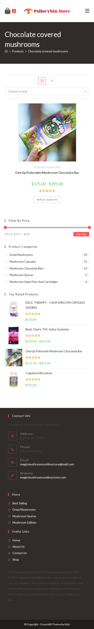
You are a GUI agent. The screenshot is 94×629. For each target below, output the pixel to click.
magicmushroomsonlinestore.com (43, 477)
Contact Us (19, 553)
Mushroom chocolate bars (47, 167)
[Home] (6, 51)
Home (16, 540)
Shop (15, 559)
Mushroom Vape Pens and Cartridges (34, 281)
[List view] (52, 81)
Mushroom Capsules (23, 261)
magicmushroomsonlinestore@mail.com (47, 464)
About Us (18, 546)
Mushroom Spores (21, 275)
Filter (81, 234)
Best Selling (19, 503)
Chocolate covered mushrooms (48, 51)
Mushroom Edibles (24, 522)
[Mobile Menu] (87, 10)
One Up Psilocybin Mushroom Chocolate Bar (47, 172)
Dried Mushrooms (24, 509)
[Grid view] (42, 81)
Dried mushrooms (21, 255)
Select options (47, 199)
